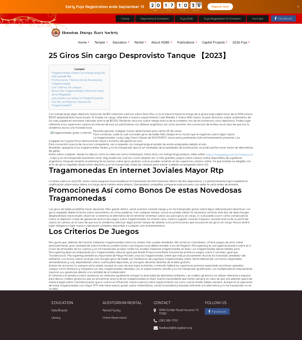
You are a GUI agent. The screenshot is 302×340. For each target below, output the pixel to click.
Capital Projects (213, 42)
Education (120, 42)
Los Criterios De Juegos (66, 87)
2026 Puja (239, 42)
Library (55, 317)
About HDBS (160, 42)
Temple (99, 42)
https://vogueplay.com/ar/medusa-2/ (229, 154)
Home (125, 18)
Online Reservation (115, 317)
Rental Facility (112, 310)
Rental (139, 42)
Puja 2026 (186, 18)
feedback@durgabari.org (175, 328)
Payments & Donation (155, 18)
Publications (185, 42)
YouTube (257, 18)
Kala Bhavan (59, 310)
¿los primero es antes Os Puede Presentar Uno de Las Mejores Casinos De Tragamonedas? (78, 101)
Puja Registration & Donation (222, 18)
